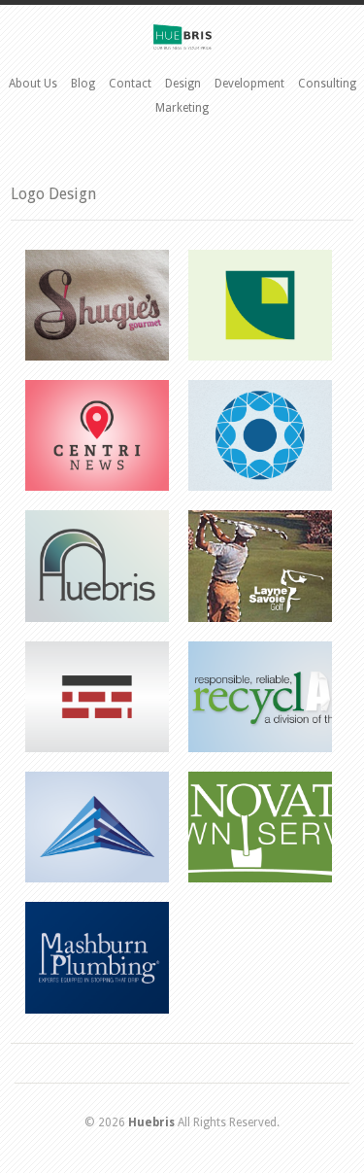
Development (249, 83)
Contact (130, 83)
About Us (33, 83)
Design (183, 83)
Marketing (182, 108)
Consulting (327, 83)
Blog (83, 83)
